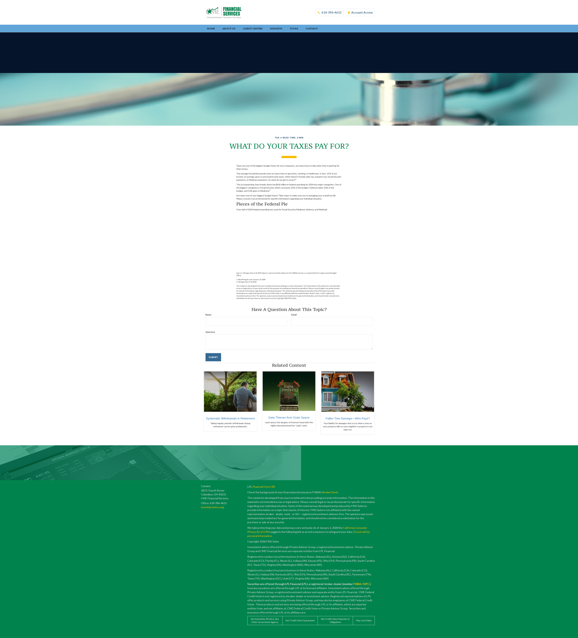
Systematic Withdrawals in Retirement (230, 418)
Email (294, 314)
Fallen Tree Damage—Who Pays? (348, 418)
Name (208, 314)
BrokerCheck (330, 492)
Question (210, 332)
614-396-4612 (332, 12)
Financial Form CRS (263, 486)
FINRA (357, 584)
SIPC (366, 584)
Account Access (362, 12)
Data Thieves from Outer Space (289, 417)
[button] (229, 28)
